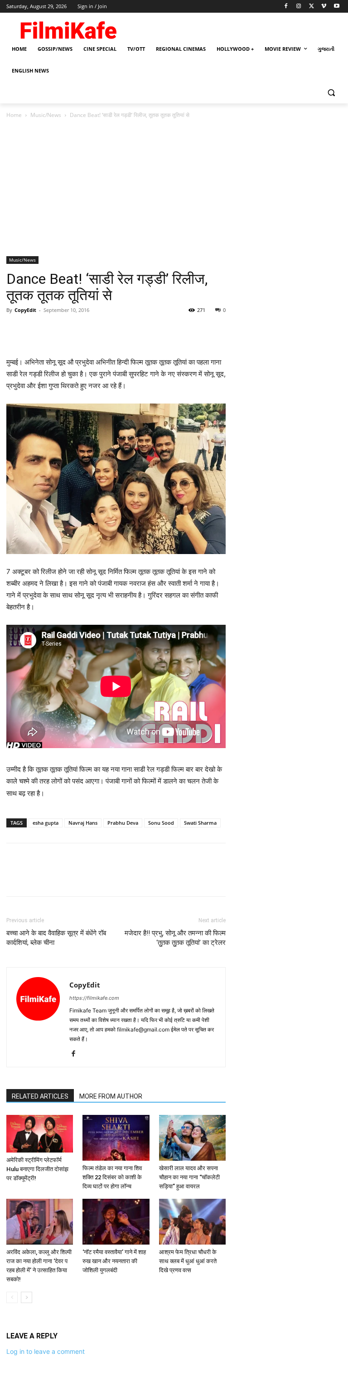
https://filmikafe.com (94, 998)
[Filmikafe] (68, 28)
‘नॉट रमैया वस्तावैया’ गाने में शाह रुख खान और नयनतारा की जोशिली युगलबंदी (114, 1261)
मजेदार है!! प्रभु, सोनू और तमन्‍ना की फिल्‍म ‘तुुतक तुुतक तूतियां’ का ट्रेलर (175, 938)
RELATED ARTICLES (40, 1096)
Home (14, 115)
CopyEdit (25, 309)
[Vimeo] (324, 6)
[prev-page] (12, 1297)
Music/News (45, 115)
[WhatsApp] (78, 330)
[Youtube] (336, 6)
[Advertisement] (174, 188)
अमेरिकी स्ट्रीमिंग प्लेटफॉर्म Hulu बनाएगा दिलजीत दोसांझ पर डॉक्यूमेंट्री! (37, 1169)
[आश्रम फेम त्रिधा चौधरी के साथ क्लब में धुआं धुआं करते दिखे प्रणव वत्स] (192, 1222)
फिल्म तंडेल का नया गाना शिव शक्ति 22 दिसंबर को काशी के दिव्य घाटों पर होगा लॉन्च (112, 1177)
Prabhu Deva (122, 822)
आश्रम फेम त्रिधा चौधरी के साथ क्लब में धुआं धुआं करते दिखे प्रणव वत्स (188, 1261)
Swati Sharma (200, 822)
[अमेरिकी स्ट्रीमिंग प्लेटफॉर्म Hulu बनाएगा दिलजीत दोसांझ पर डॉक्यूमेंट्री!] (39, 1134)
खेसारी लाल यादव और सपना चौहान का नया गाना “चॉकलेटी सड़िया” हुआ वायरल (189, 1177)
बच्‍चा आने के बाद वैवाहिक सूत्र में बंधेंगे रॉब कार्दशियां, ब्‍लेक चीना (56, 938)
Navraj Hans (82, 822)
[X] (311, 6)
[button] (331, 92)
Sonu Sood (161, 822)
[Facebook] (286, 6)
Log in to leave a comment (45, 1351)
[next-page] (26, 1297)
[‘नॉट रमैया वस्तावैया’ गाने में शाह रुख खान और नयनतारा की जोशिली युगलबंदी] (115, 1222)
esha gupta (45, 822)
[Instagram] (299, 6)
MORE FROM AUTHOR (110, 1096)
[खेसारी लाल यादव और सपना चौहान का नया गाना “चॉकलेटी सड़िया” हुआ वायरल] (192, 1138)
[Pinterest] (57, 330)
